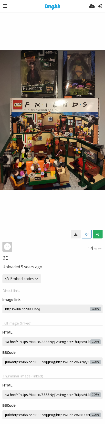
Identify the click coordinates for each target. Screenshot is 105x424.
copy (95, 308)
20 (5, 257)
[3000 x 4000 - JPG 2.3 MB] (76, 234)
